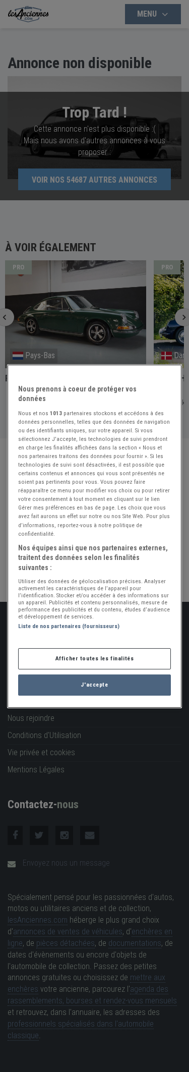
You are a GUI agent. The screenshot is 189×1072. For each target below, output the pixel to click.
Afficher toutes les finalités (94, 658)
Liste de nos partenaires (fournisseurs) (68, 626)
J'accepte (94, 684)
